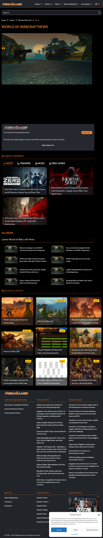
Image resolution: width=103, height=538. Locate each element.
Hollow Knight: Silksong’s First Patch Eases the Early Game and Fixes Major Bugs (50, 425)
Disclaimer (8, 506)
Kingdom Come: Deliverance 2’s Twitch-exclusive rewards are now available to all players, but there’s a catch (83, 466)
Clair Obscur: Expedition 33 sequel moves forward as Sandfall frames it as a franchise (51, 482)
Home (4, 20)
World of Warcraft (24, 20)
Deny (75, 530)
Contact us (8, 502)
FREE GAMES (58, 163)
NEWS (9, 163)
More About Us (48, 145)
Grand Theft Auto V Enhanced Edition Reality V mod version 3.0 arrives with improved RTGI (82, 413)
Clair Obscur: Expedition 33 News (16, 405)
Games (12, 20)
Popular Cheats (42, 510)
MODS (41, 163)
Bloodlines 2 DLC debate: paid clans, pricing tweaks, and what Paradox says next (50, 473)
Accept (59, 530)
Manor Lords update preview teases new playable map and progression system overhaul (83, 475)
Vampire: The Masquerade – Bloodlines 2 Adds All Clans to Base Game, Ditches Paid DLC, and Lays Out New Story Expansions (51, 449)
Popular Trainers (43, 502)
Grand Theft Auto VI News (13, 409)
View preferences (92, 530)
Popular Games (42, 498)
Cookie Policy (74, 534)
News (37, 20)
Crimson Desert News (12, 413)
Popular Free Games (44, 522)
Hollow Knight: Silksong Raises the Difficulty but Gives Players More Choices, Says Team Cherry (49, 458)
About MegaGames (11, 498)
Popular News (42, 514)
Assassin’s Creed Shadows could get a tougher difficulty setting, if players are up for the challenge (83, 429)
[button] (99, 515)
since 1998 (86, 132)
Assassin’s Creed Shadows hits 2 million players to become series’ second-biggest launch (83, 437)
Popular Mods (42, 506)
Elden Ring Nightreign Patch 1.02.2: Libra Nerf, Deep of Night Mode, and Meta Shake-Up (51, 440)
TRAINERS (25, 163)
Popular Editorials (43, 518)
